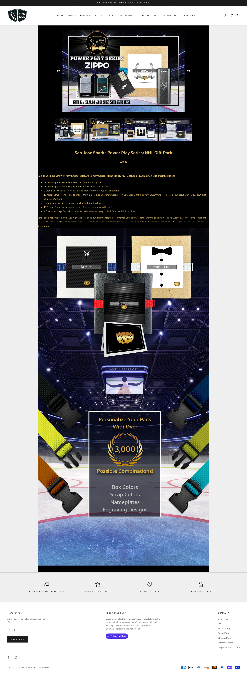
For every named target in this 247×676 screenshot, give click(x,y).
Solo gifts (107, 15)
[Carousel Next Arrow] (188, 71)
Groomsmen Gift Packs (82, 15)
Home (60, 15)
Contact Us (223, 619)
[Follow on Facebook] (8, 657)
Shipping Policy (225, 638)
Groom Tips (170, 15)
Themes (144, 15)
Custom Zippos (127, 15)
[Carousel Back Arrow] (58, 71)
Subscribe (17, 639)
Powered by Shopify (39, 667)
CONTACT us (188, 15)
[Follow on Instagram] (15, 657)
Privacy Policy (224, 628)
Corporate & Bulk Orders (229, 647)
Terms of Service (225, 642)
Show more (43, 226)
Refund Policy (224, 633)
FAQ (156, 15)
